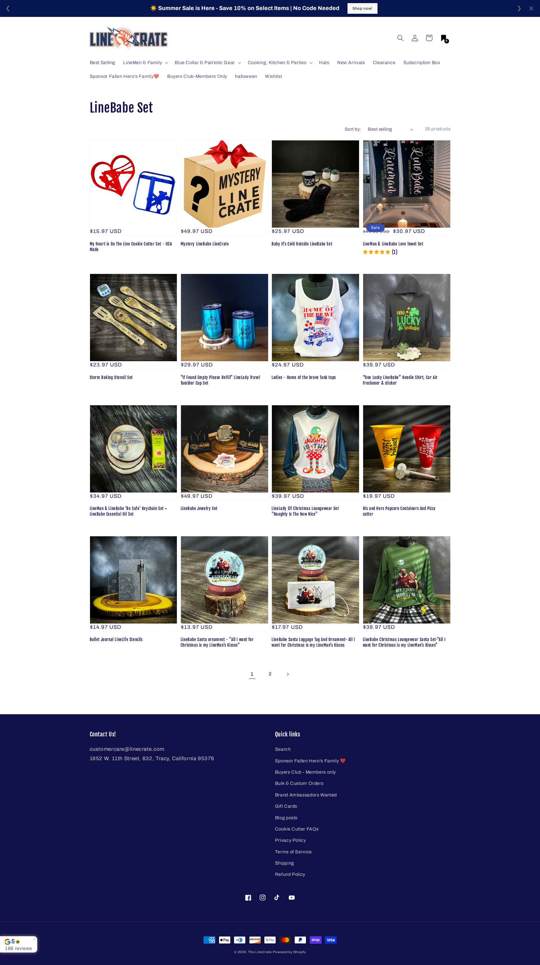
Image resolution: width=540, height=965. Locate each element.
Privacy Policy (290, 840)
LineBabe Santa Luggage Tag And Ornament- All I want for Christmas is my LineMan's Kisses (313, 642)
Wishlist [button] (273, 76)
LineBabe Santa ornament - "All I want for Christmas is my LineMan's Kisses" (217, 642)
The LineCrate (260, 952)
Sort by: (353, 129)
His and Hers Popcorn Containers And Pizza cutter (399, 511)
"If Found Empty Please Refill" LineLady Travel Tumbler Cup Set (220, 380)
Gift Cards (286, 806)
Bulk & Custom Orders (299, 783)
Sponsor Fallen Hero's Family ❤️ (310, 760)
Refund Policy (290, 874)
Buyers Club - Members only (305, 772)
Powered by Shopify (289, 952)
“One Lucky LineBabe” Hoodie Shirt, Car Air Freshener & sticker (400, 380)
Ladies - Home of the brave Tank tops (304, 377)
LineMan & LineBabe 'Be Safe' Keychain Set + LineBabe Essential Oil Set (128, 511)
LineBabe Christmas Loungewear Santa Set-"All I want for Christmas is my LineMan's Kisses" (404, 642)
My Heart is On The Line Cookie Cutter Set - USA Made (131, 246)
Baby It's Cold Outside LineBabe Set (302, 243)
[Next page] (288, 674)
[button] (400, 38)
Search (283, 749)
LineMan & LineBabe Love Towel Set (393, 243)
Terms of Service (293, 851)
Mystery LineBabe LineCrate (205, 243)
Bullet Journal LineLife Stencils (116, 639)
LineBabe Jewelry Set (199, 508)
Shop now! (362, 8)
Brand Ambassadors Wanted (306, 794)
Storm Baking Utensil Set (111, 377)
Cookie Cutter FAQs (297, 828)
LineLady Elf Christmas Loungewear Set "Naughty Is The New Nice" (305, 511)
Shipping (284, 863)
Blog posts (286, 817)
